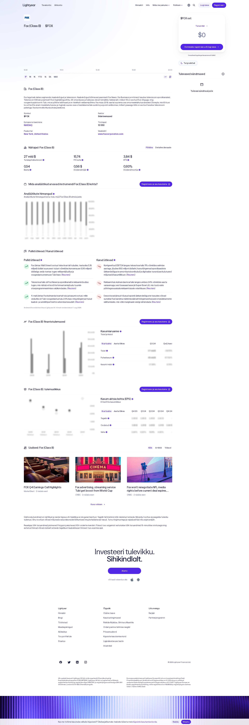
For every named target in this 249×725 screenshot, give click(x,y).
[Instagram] (85, 662)
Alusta (124, 571)
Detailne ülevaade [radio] (163, 147)
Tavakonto (46, 5)
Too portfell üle (65, 636)
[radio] (165, 77)
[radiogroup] (41, 77)
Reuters (66, 274)
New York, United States (36, 134)
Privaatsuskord (110, 632)
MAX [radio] (56, 77)
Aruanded (107, 646)
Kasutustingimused (112, 618)
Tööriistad (62, 622)
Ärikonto (58, 5)
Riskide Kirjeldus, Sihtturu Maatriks (118, 622)
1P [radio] (26, 77)
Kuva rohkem (96, 504)
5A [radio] (50, 77)
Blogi (60, 618)
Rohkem (177, 5)
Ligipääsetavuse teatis (113, 641)
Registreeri (219, 5)
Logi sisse (204, 5)
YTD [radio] (40, 77)
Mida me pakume (160, 5)
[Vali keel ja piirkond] (188, 5)
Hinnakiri (139, 5)
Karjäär (152, 613)
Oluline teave (109, 613)
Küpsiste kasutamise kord (114, 636)
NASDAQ (28, 125)
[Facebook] (60, 662)
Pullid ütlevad (32, 260)
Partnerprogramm (157, 618)
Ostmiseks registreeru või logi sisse (200, 47)
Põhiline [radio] (149, 147)
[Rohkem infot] (223, 74)
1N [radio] (30, 77)
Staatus (61, 641)
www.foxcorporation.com (110, 134)
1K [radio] (35, 77)
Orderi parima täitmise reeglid (116, 627)
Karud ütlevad (104, 260)
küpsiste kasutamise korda (145, 722)
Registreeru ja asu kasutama (154, 184)
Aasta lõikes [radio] (119, 343)
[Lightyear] (29, 5)
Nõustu (186, 722)
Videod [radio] (168, 448)
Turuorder (200, 26)
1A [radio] (45, 77)
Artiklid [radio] (158, 448)
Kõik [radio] (150, 448)
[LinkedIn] (77, 662)
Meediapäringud (65, 627)
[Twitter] (69, 662)
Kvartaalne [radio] (106, 343)
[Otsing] (194, 5)
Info (148, 5)
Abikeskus (62, 632)
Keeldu (176, 722)
